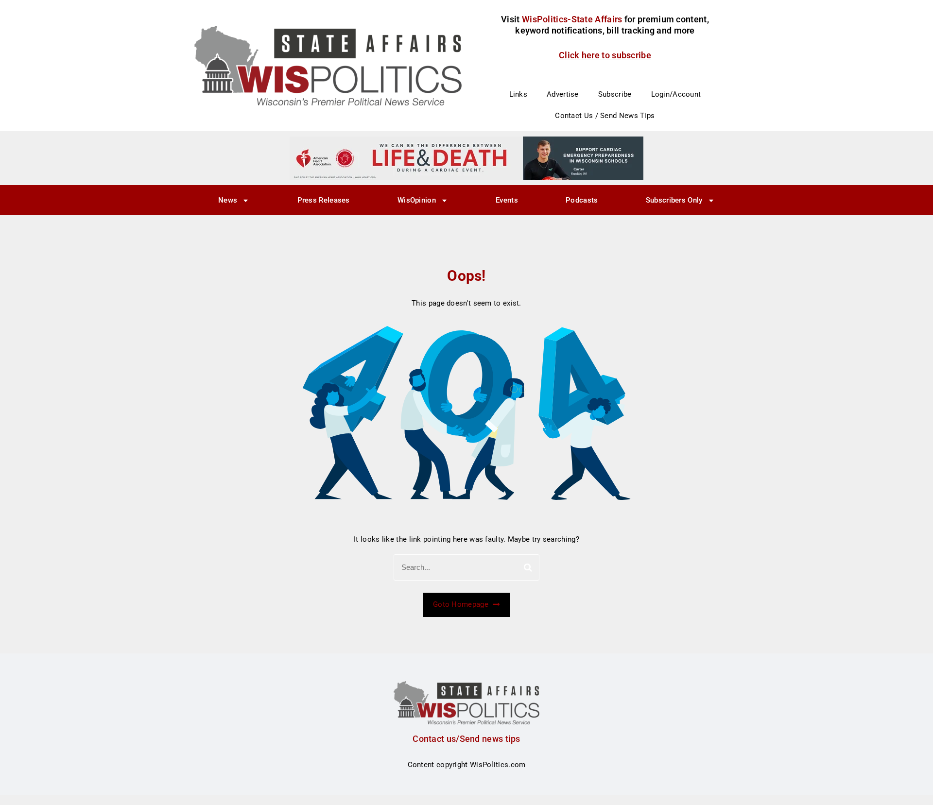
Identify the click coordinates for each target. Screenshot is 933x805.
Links (518, 94)
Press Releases (323, 200)
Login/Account (676, 94)
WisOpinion (416, 200)
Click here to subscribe (605, 55)
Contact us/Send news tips (466, 739)
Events (507, 200)
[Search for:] (466, 567)
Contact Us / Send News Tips (605, 115)
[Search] (528, 567)
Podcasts (582, 200)
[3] (466, 158)
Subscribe (615, 94)
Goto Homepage (461, 604)
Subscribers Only (674, 200)
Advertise (563, 94)
